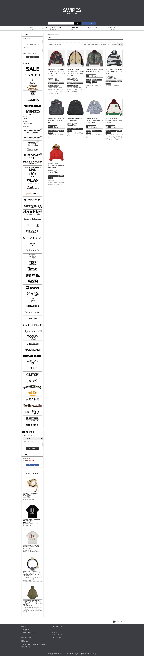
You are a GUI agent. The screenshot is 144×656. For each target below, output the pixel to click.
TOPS (26, 119)
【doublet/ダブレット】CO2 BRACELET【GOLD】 (30, 494)
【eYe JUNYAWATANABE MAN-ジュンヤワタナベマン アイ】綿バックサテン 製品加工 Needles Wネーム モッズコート (32, 602)
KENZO (57, 34)
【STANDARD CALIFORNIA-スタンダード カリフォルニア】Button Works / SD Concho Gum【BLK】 (32, 573)
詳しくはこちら (26, 637)
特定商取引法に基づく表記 (88, 654)
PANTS (26, 121)
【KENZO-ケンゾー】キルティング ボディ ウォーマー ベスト (56, 120)
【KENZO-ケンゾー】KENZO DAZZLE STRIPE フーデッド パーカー (114, 71)
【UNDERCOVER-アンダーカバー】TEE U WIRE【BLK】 (32, 520)
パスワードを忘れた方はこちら (31, 53)
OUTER (26, 116)
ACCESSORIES (28, 124)
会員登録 (56, 654)
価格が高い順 (106, 44)
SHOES (26, 126)
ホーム (52, 34)
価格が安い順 (98, 44)
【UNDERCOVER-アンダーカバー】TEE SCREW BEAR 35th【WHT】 (32, 546)
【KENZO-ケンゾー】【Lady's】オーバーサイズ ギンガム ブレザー (94, 120)
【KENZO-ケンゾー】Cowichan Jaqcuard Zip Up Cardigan (114, 120)
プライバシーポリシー (73, 654)
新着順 (92, 44)
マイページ (63, 654)
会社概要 (50, 654)
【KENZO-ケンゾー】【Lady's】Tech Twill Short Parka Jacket (56, 165)
